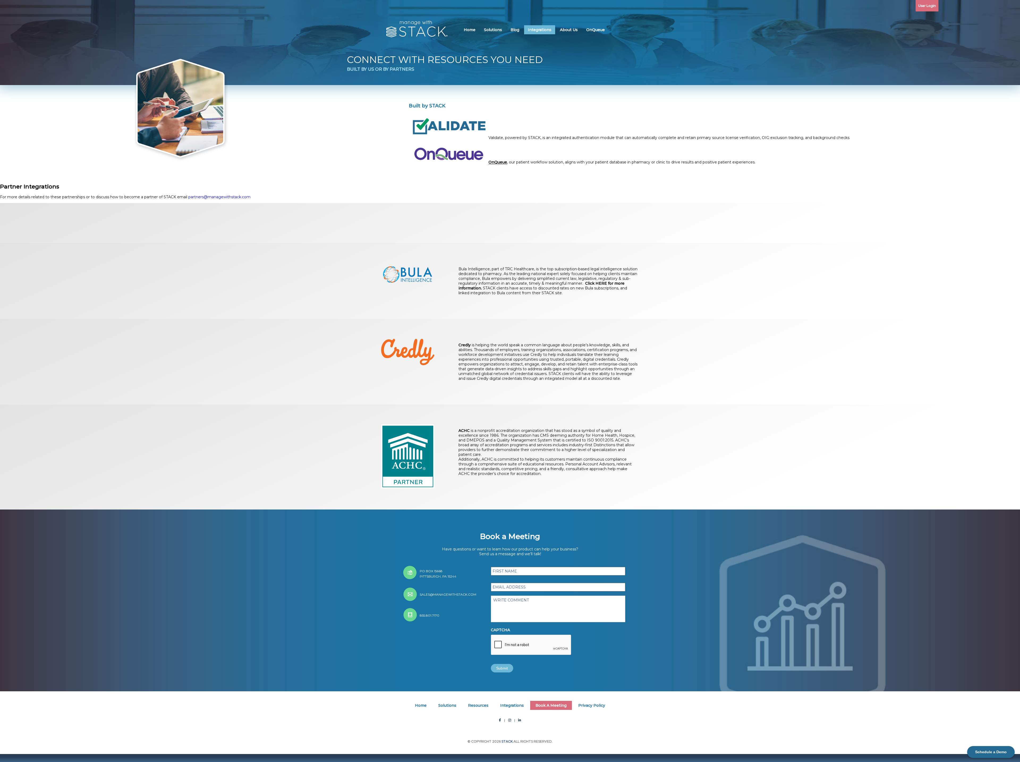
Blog (515, 29)
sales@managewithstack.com (448, 594)
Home (469, 29)
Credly (464, 345)
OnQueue (595, 29)
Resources (478, 705)
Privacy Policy (591, 705)
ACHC (464, 430)
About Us (569, 29)
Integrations (539, 29)
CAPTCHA (500, 630)
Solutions (493, 29)
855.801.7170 (429, 615)
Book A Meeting (551, 705)
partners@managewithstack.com (219, 197)
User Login (927, 6)
